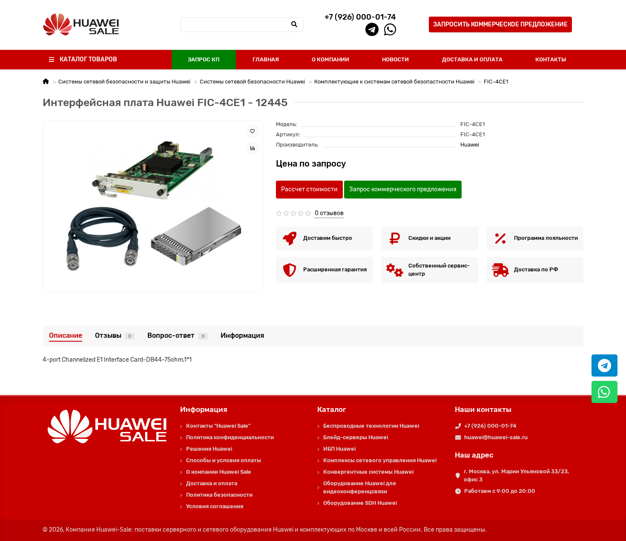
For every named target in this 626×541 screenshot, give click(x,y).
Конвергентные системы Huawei (368, 472)
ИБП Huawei (339, 449)
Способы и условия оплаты (223, 460)
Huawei (469, 144)
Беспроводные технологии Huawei (371, 426)
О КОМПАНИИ (330, 59)
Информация (242, 335)
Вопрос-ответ (175, 335)
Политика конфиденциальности (230, 437)
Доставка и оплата (211, 483)
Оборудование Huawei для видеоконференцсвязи (359, 487)
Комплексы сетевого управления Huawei (379, 460)
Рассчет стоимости (309, 189)
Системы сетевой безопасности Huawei (252, 81)
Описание (65, 335)
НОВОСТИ (395, 59)
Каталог (331, 409)
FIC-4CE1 (496, 81)
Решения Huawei (209, 449)
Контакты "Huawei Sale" (218, 426)
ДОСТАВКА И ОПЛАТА (472, 59)
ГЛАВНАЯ (266, 59)
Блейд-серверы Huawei (355, 437)
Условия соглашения (214, 506)
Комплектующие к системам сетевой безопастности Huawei (394, 81)
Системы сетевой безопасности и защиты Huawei (124, 81)
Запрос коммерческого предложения (403, 189)
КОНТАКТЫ (550, 59)
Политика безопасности (219, 495)
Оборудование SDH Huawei (360, 503)
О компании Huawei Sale (218, 472)
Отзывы (113, 335)
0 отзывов (329, 213)
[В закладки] (252, 131)
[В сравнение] (252, 148)
